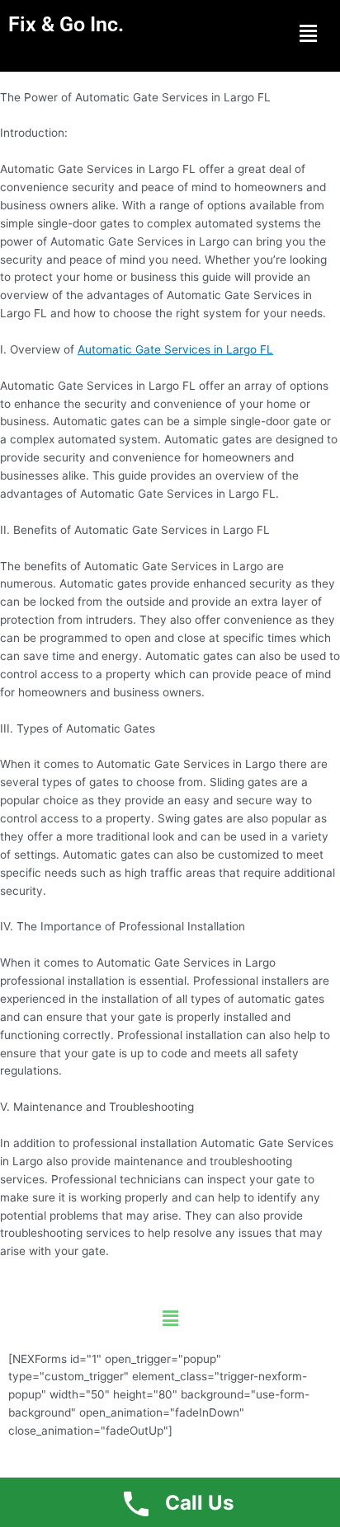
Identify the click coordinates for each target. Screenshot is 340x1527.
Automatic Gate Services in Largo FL (175, 349)
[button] (307, 33)
